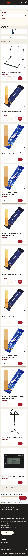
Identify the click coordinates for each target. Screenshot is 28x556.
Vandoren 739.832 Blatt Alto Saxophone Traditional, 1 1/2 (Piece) (13, 397)
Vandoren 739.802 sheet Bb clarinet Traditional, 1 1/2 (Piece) (11, 275)
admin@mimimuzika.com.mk (8, 527)
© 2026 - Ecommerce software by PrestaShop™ (14, 553)
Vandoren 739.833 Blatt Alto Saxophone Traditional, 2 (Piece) (13, 152)
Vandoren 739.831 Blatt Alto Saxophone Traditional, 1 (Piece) (13, 356)
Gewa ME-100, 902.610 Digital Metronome (13, 476)
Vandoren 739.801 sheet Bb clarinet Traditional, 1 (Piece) (11, 234)
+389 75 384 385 (5, 525)
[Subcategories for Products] (25, 15)
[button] (18, 2)
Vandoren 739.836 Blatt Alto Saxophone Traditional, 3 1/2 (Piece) (13, 193)
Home (4, 12)
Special (3, 18)
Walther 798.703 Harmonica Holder (12, 72)
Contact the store (7, 533)
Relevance (13, 37)
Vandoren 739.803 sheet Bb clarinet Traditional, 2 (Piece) (11, 315)
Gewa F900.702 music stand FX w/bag (12, 437)
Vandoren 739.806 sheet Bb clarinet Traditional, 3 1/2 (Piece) (11, 112)
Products (4, 15)
